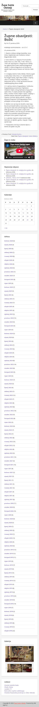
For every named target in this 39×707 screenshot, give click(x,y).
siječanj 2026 (8, 268)
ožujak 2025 (8, 306)
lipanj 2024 (7, 341)
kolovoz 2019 (8, 565)
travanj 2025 (8, 303)
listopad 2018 (8, 604)
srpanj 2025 (8, 291)
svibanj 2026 (8, 252)
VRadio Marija (8, 687)
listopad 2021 (8, 465)
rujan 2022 (7, 422)
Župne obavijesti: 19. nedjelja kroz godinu (18, 183)
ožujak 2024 (8, 353)
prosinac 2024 (8, 318)
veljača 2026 (8, 264)
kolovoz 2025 (8, 287)
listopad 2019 (8, 557)
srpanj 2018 (8, 615)
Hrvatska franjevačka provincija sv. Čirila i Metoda (19, 693)
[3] (30, 668)
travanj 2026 (8, 256)
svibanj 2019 (8, 577)
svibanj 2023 (8, 391)
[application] (19, 150)
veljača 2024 (8, 357)
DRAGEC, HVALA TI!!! (12, 178)
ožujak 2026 (8, 260)
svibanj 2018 (8, 623)
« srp (5, 228)
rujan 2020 (7, 515)
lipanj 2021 (7, 480)
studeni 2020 (8, 507)
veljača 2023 (8, 403)
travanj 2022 (8, 441)
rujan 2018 (7, 607)
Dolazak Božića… (17, 134)
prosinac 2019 (8, 550)
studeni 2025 (8, 275)
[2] (14, 668)
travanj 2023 (8, 395)
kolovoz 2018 (8, 611)
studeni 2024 (8, 322)
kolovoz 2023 (8, 380)
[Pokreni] (7, 157)
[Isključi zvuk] (29, 157)
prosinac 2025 (8, 272)
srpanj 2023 (8, 384)
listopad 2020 (8, 511)
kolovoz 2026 (8, 241)
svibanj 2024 (8, 345)
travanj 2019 (8, 580)
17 (6, 216)
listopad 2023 (8, 372)
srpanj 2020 (8, 523)
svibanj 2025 (8, 299)
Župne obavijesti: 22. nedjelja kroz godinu (18, 170)
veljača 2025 (8, 310)
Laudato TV (7, 689)
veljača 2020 (8, 542)
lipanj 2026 (7, 248)
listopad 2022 (8, 418)
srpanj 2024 (8, 337)
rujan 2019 (7, 561)
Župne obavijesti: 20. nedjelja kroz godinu (18, 179)
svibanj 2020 (8, 530)
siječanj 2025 (8, 314)
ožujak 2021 (8, 492)
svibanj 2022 (8, 438)
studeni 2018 (8, 600)
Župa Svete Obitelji (8, 6)
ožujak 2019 (8, 584)
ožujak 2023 (8, 399)
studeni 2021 (8, 461)
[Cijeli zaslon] (32, 157)
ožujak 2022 (8, 445)
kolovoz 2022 (8, 426)
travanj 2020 (8, 534)
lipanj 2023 (7, 387)
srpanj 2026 (8, 245)
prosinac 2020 (8, 503)
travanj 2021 (8, 488)
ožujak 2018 (8, 631)
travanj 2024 (8, 349)
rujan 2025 (7, 283)
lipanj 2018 (7, 619)
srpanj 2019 (8, 569)
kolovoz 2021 (8, 472)
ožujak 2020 (8, 538)
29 (27, 220)
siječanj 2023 (8, 407)
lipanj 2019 (7, 573)
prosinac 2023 (8, 364)
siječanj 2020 (8, 546)
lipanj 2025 (7, 295)
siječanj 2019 (8, 592)
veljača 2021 (8, 496)
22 (27, 216)
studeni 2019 (8, 553)
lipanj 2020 (7, 526)
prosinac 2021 (8, 457)
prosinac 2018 (8, 596)
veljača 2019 (8, 588)
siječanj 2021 (8, 499)
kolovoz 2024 (8, 333)
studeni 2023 (8, 368)
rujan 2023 (7, 376)
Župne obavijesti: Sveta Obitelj (27, 136)
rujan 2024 (7, 330)
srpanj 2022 (8, 430)
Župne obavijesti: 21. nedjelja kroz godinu (18, 174)
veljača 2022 (8, 449)
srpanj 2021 (8, 476)
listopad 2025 (8, 279)
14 (23, 213)
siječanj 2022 (8, 453)
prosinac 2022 (8, 411)
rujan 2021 (7, 468)
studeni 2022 (8, 414)
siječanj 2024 (8, 360)
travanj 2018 (8, 627)
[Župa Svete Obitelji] (19, 18)
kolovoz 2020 (8, 519)
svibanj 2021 (8, 484)
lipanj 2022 (7, 434)
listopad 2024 (8, 326)
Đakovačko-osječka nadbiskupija (14, 691)
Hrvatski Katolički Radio (11, 685)
